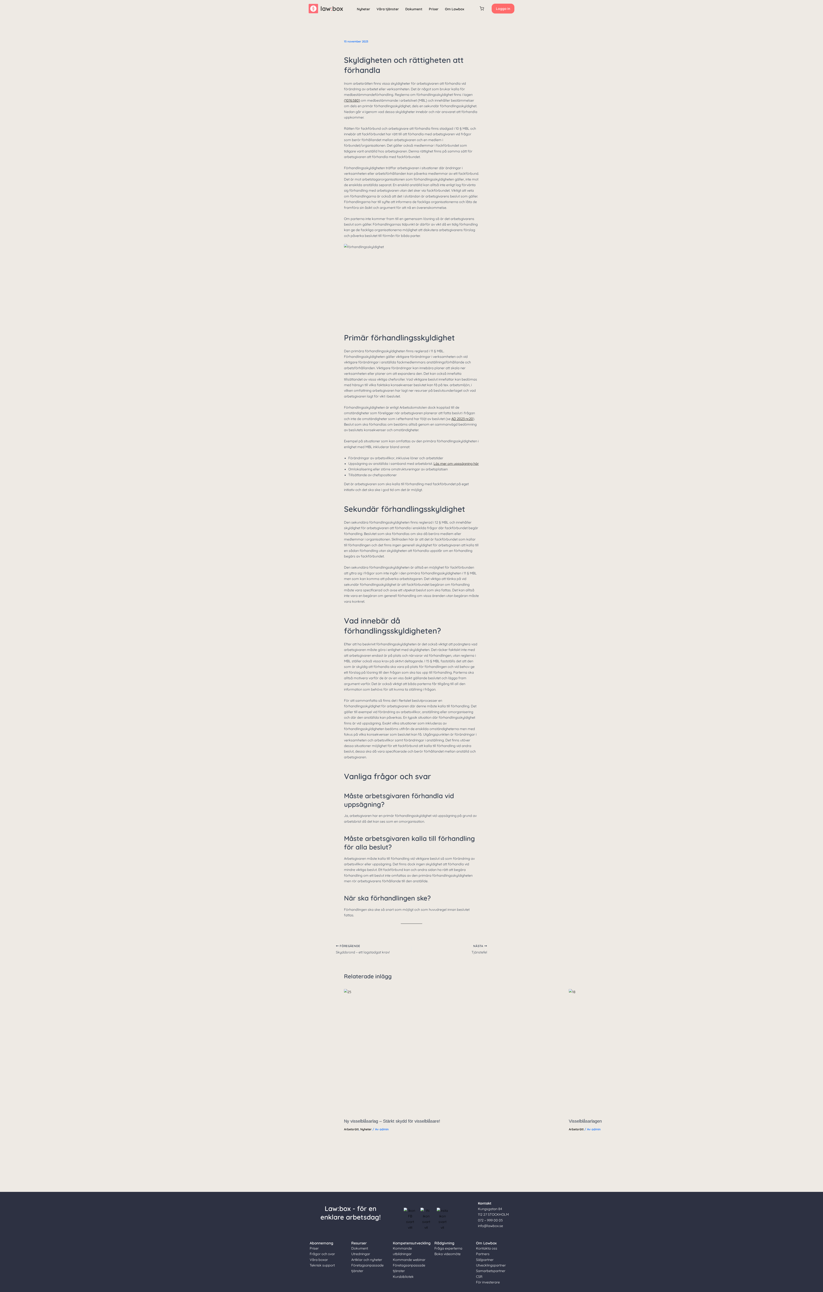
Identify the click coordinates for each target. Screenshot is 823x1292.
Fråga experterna (448, 1248)
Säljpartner (485, 1259)
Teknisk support (322, 1265)
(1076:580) (352, 100)
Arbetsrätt (351, 1129)
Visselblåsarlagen (585, 1121)
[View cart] (482, 8)
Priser (434, 9)
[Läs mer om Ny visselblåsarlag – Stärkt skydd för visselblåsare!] (453, 1051)
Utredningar (360, 1254)
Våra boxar (319, 1259)
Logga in (503, 8)
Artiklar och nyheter (366, 1259)
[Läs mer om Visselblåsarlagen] (678, 1051)
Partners (483, 1254)
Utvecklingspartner (491, 1265)
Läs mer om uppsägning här (456, 463)
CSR (479, 1276)
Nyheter (363, 9)
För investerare (488, 1282)
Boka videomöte (447, 1254)
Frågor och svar (322, 1254)
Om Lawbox (454, 9)
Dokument (413, 9)
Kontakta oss (486, 1248)
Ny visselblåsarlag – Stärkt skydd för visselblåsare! (392, 1121)
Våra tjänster (388, 9)
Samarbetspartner (490, 1271)
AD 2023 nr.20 (462, 419)
